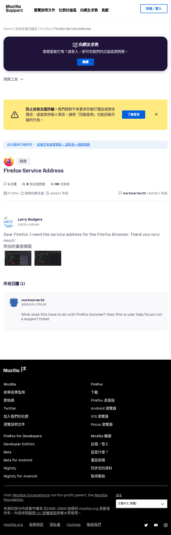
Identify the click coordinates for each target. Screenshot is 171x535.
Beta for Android (18, 460)
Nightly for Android (20, 476)
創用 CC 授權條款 (42, 513)
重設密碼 (98, 460)
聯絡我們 (94, 525)
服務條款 (36, 525)
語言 (119, 495)
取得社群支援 (34, 193)
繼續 (85, 62)
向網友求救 (89, 10)
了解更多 (133, 114)
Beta (7, 452)
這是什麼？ (100, 452)
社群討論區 (68, 10)
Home (8, 29)
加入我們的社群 (16, 416)
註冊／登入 (154, 8)
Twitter (10, 408)
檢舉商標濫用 (14, 392)
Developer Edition (19, 444)
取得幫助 (98, 476)
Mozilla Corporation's (31, 495)
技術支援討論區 (26, 29)
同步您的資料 (101, 468)
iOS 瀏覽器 (99, 416)
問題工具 (11, 79)
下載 (94, 392)
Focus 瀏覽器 (102, 424)
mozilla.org (13, 525)
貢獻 (105, 10)
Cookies (74, 525)
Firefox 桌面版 (103, 400)
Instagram (165, 525)
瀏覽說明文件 (44, 10)
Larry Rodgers (30, 219)
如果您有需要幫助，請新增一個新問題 (63, 145)
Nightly (10, 468)
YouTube (156, 525)
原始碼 (9, 400)
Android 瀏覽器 (103, 408)
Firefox (45, 29)
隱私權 (55, 525)
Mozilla (15, 370)
